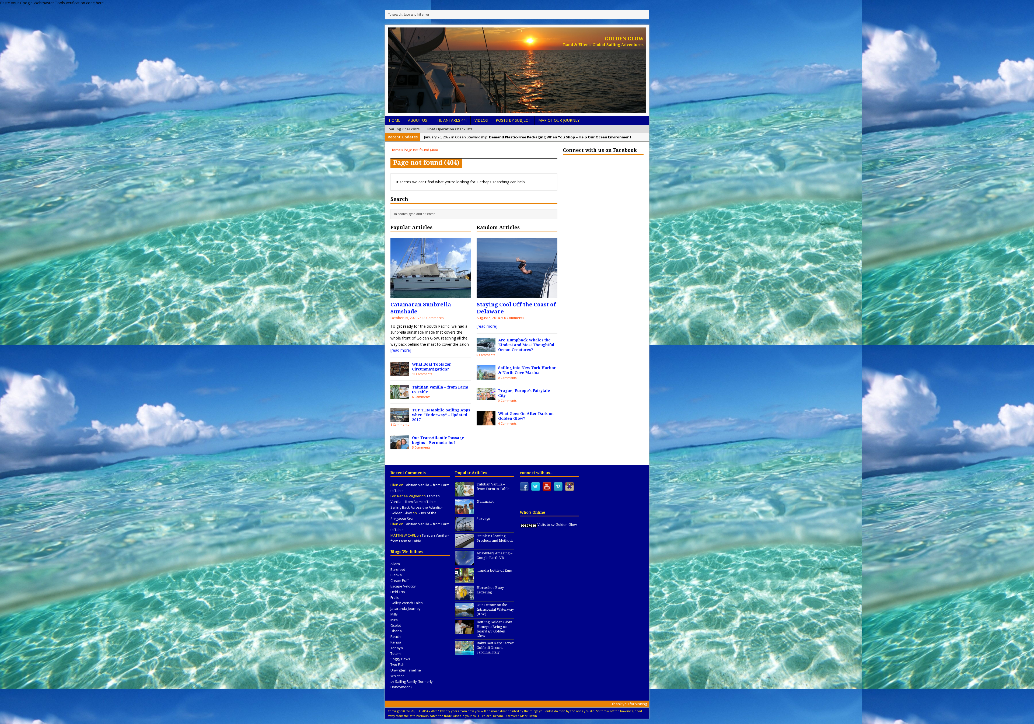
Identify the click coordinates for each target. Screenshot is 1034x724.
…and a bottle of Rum (494, 570)
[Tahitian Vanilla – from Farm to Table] (399, 395)
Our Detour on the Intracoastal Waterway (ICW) (495, 609)
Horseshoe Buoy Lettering (490, 590)
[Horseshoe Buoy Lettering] (464, 596)
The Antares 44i (451, 120)
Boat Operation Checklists (450, 129)
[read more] (400, 350)
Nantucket (485, 501)
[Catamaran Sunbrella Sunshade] (430, 295)
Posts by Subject (513, 120)
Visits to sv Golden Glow (557, 524)
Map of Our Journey (558, 120)
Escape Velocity (403, 586)
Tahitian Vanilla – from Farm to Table (493, 486)
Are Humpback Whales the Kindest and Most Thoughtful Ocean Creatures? (526, 345)
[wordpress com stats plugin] (529, 524)
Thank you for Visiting (629, 703)
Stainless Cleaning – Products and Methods (495, 538)
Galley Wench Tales (406, 602)
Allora (395, 563)
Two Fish (397, 664)
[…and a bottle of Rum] (464, 579)
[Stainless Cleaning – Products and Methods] (464, 545)
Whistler (397, 675)
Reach (395, 636)
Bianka (396, 574)
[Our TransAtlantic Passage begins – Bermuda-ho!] (399, 446)
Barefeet (397, 569)
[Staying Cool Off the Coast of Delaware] (517, 295)
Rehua (395, 642)
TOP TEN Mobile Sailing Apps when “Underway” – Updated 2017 (441, 415)
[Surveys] (464, 528)
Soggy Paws (400, 658)
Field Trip (397, 591)
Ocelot (395, 625)
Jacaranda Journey (405, 608)
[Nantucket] (464, 510)
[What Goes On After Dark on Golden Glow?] (486, 422)
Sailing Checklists (404, 129)
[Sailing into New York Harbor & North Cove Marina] (486, 376)
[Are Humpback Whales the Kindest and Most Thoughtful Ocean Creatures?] (486, 348)
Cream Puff (399, 580)
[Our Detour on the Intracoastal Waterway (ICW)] (464, 614)
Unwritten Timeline (405, 670)
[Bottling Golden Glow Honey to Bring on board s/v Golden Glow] (464, 631)
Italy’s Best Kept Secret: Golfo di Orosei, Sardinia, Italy (495, 647)
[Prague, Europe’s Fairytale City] (486, 396)
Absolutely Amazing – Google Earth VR (494, 555)
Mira (394, 619)
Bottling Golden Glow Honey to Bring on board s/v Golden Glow (494, 629)
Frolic (394, 597)
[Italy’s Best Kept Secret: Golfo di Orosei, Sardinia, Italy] (464, 652)
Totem (395, 653)
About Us (417, 120)
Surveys (483, 519)
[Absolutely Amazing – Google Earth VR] (464, 562)
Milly (394, 614)
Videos (481, 120)
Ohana (396, 630)
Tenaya (396, 647)
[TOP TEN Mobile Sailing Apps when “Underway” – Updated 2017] (399, 418)
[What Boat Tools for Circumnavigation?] (399, 372)
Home (394, 120)
